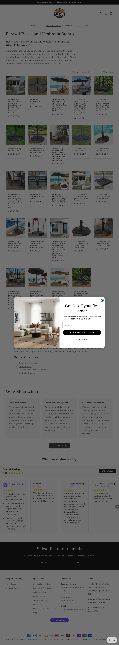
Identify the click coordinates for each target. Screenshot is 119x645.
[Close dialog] (102, 300)
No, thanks (82, 339)
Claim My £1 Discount (82, 332)
